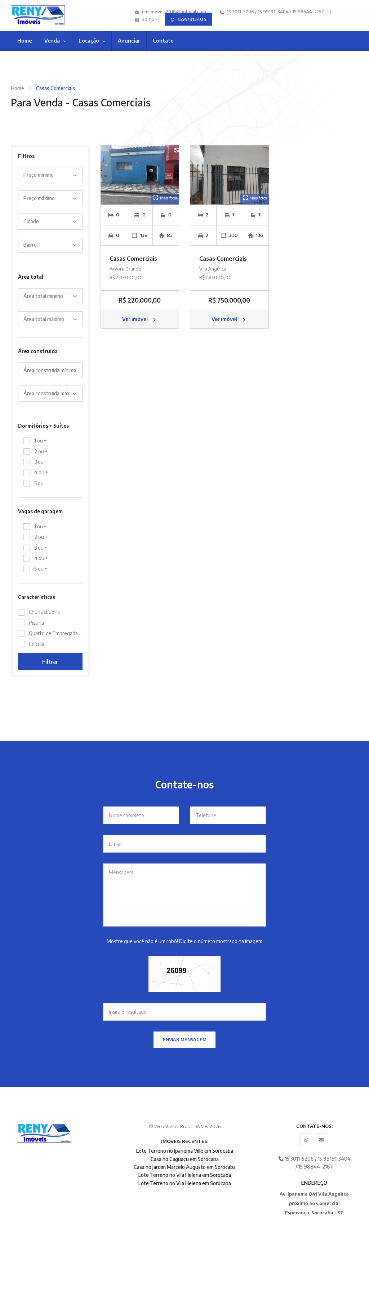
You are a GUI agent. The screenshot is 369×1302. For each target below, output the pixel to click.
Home (24, 41)
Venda (52, 41)
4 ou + (41, 472)
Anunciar (129, 41)
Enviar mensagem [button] (184, 1039)
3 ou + (40, 462)
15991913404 (191, 19)
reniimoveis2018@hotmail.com (174, 11)
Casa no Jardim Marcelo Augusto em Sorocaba (185, 1167)
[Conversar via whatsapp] (307, 1140)
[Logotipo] (35, 15)
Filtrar (50, 662)
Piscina (36, 623)
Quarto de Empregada (53, 633)
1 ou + (40, 440)
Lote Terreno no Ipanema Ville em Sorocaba (184, 1151)
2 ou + (41, 451)
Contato (163, 41)
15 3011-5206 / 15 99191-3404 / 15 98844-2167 (275, 11)
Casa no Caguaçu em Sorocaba (185, 1159)
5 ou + (40, 483)
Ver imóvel (135, 319)
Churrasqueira (44, 612)
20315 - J (150, 19)
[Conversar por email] (322, 1140)
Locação (89, 41)
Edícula (36, 644)
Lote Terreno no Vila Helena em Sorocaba (184, 1175)
